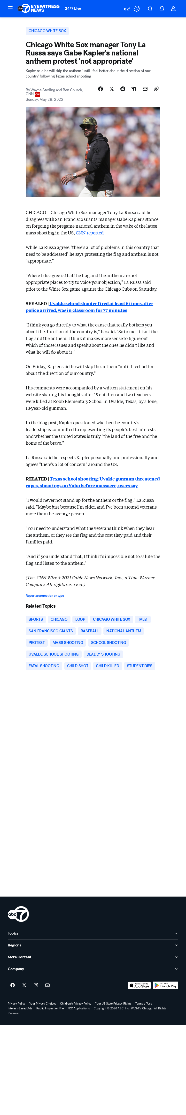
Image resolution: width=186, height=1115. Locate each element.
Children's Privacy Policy (75, 1003)
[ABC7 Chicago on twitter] (24, 985)
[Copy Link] (156, 89)
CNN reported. (90, 232)
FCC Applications (79, 1008)
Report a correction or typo (45, 595)
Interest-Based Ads (20, 1008)
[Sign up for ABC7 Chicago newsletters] (47, 985)
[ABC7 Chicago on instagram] (36, 985)
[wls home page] (18, 914)
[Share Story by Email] (145, 89)
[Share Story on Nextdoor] (134, 89)
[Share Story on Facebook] (100, 89)
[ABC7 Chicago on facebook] (12, 985)
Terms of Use (143, 1003)
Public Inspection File (50, 1008)
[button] (10, 8)
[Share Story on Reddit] (123, 89)
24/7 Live (73, 8)
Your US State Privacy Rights (113, 1003)
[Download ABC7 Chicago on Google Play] (165, 985)
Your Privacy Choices (42, 1003)
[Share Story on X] (112, 89)
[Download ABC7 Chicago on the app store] (139, 985)
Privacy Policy (16, 1003)
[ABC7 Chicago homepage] (38, 8)
